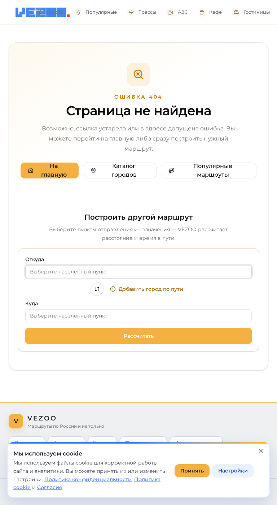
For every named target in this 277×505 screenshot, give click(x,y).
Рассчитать (139, 336)
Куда (31, 303)
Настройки (233, 470)
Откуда (34, 259)
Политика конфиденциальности (88, 479)
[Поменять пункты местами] (97, 288)
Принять (192, 470)
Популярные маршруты (212, 170)
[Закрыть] (261, 451)
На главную (54, 170)
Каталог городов (124, 170)
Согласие (49, 487)
